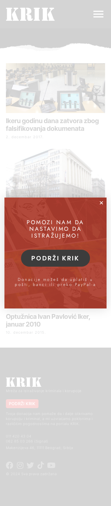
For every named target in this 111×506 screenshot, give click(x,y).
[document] (55, 253)
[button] (101, 203)
